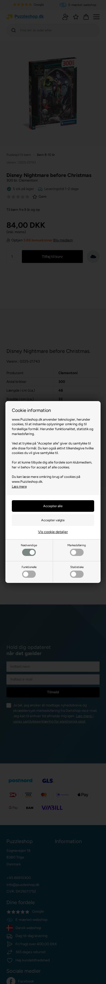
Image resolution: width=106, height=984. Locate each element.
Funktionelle (29, 567)
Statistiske (77, 567)
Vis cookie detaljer (53, 532)
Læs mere (19, 486)
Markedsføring (76, 545)
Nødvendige (29, 545)
